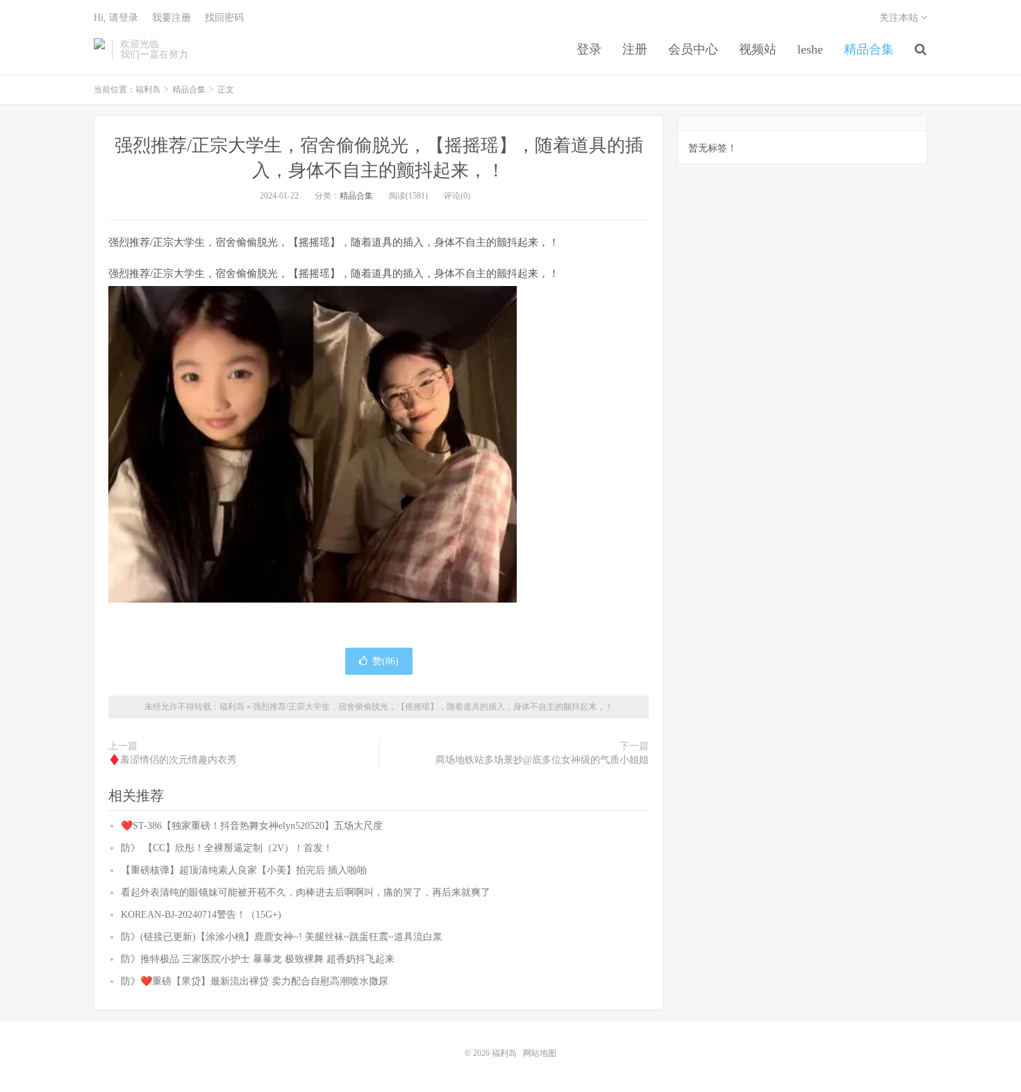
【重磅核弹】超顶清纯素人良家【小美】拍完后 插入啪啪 (244, 870)
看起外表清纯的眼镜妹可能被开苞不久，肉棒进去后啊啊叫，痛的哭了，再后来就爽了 (305, 892)
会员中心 (693, 49)
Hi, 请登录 (116, 17)
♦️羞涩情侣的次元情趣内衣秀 (172, 760)
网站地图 (539, 1053)
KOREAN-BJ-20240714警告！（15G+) (201, 914)
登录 (588, 49)
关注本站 (900, 17)
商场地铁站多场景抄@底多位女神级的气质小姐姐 (542, 760)
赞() (385, 661)
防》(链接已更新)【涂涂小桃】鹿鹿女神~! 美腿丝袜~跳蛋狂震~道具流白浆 (281, 937)
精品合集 (869, 49)
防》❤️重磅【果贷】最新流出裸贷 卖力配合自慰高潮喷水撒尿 (254, 981)
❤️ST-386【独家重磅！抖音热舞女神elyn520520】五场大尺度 (252, 826)
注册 (634, 49)
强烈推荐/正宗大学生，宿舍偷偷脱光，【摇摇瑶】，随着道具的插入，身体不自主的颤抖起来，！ (433, 707)
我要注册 (171, 17)
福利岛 (99, 49)
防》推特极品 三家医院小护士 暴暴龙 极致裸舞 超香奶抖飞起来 (258, 959)
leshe (810, 49)
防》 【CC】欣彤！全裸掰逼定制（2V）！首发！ (227, 848)
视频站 (758, 49)
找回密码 (224, 17)
